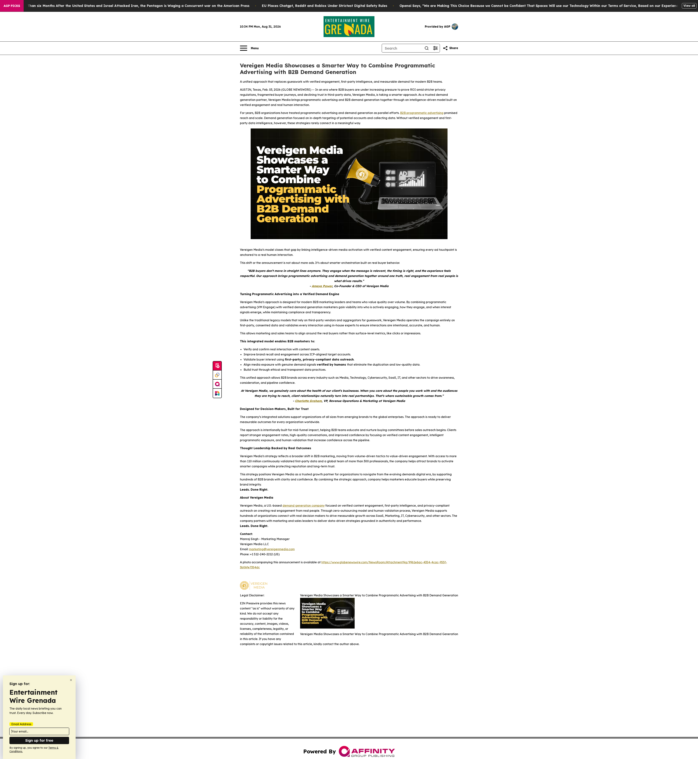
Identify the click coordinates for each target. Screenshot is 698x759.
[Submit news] (217, 366)
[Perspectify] (217, 375)
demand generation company (303, 505)
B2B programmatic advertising (422, 113)
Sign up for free (39, 740)
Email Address (21, 724)
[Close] (71, 680)
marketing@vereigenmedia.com (272, 549)
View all (689, 5)
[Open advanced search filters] (435, 48)
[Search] (426, 48)
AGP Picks (12, 6)
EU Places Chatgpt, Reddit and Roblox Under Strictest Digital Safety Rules (324, 6)
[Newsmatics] (217, 393)
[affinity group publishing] (217, 384)
